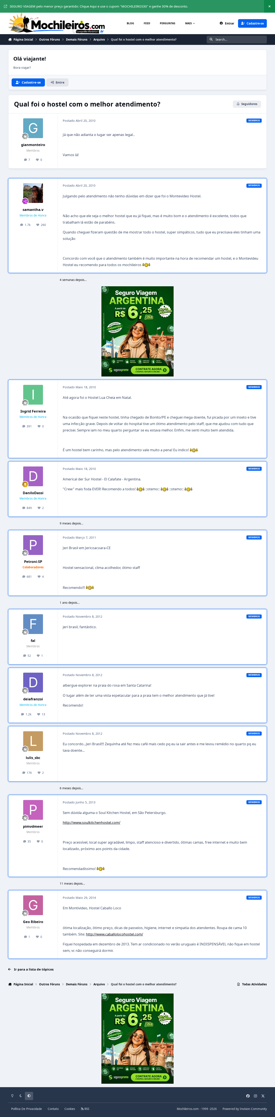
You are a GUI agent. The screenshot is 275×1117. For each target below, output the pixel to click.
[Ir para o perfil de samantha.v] (33, 193)
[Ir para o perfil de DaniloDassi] (33, 476)
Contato (53, 1109)
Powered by (245, 1109)
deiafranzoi (33, 698)
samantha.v (33, 209)
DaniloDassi (33, 492)
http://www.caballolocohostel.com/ (114, 934)
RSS (86, 1109)
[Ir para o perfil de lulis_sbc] (33, 741)
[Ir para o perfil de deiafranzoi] (33, 682)
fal (33, 640)
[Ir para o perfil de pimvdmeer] (33, 810)
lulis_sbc (33, 757)
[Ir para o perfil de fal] (33, 624)
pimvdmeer (33, 826)
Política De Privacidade (26, 1109)
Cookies (69, 1109)
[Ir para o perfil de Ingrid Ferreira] (33, 395)
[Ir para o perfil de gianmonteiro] (33, 128)
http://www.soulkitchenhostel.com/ (91, 822)
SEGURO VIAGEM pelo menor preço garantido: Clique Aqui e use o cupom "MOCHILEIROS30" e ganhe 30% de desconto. (99, 6)
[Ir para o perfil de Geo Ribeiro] (33, 905)
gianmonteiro (33, 144)
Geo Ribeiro (33, 921)
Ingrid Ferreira (33, 411)
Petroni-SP (33, 561)
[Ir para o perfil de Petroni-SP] (33, 545)
